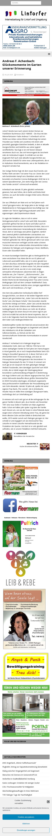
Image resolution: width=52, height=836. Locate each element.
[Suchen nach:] (26, 3)
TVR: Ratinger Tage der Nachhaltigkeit (17, 795)
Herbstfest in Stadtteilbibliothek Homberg (18, 779)
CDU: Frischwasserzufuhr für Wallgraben (18, 787)
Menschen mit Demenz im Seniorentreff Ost (19, 775)
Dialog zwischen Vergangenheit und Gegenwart (20, 771)
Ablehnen (26, 824)
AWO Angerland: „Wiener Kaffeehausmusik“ (19, 763)
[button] (48, 802)
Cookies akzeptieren (26, 817)
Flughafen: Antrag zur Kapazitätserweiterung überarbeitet (24, 767)
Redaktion (20, 75)
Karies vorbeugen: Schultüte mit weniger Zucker (21, 783)
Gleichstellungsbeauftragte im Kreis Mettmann (20, 791)
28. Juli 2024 (9, 75)
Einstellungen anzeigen (26, 830)
